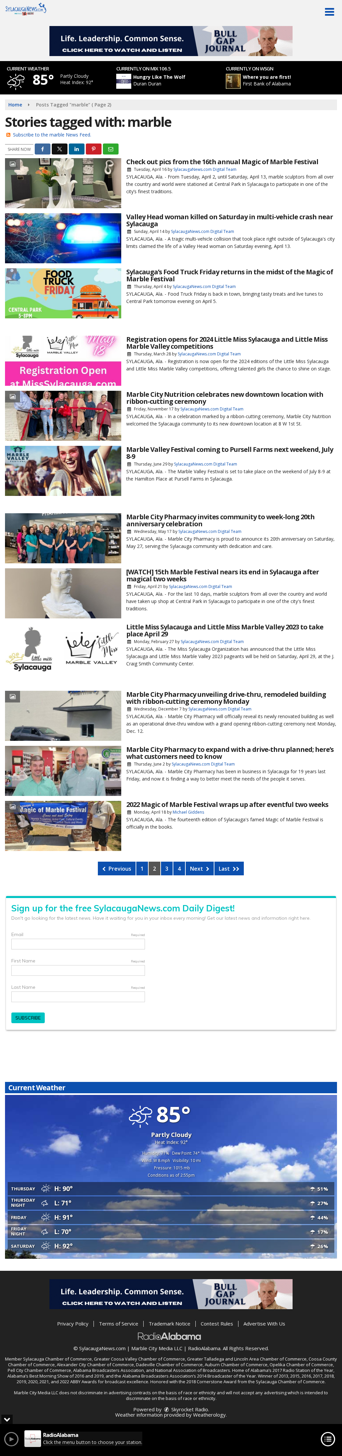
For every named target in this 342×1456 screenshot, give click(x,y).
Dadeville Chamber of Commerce (169, 1365)
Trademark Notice (169, 1323)
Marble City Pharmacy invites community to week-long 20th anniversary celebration (220, 520)
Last (225, 868)
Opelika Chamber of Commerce (301, 1365)
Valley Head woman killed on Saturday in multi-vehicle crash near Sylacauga (229, 220)
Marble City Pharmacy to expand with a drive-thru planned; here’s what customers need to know (230, 753)
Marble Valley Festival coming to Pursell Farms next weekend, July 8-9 (229, 453)
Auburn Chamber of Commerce (236, 1365)
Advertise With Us (264, 1323)
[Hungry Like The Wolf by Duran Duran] (123, 81)
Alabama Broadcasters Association (108, 1370)
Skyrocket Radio (189, 1409)
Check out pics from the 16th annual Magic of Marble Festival (222, 161)
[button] (329, 12)
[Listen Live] (174, 81)
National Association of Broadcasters (192, 1370)
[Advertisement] (171, 41)
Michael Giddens (188, 812)
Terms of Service (118, 1323)
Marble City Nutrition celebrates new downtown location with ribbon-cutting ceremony (224, 398)
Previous (119, 868)
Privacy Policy (73, 1323)
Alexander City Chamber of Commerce (95, 1365)
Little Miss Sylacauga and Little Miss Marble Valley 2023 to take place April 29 (224, 630)
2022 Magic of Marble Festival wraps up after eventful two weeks (227, 804)
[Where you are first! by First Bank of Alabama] (233, 81)
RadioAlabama (204, 1348)
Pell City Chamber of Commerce (39, 1370)
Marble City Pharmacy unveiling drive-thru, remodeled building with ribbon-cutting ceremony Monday (226, 698)
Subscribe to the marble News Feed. (52, 134)
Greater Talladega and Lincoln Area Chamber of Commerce (247, 1359)
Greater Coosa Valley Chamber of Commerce (139, 1359)
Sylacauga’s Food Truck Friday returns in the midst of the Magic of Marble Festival (229, 275)
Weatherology (209, 1414)
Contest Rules (217, 1323)
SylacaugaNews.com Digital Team (204, 169)
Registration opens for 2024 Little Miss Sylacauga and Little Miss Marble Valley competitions (227, 343)
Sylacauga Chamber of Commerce (57, 1359)
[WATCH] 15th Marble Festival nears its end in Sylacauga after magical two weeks (222, 575)
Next (197, 868)
